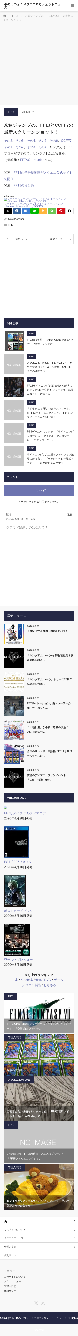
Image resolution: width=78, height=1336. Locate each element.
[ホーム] (39, 1221)
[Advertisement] (39, 64)
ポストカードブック (18, 910)
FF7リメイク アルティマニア (25, 813)
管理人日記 (14, 1037)
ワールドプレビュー (18, 959)
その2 (8, 140)
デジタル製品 (31, 985)
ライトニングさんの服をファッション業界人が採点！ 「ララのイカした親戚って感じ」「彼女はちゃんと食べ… (50, 458)
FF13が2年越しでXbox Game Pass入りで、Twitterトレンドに (50, 341)
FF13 (11, 111)
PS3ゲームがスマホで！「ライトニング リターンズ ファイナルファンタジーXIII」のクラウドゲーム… (50, 435)
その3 (19, 140)
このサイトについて (15, 1229)
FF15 (11, 1125)
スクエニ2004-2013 (19, 1079)
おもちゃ (49, 985)
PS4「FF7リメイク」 (19, 862)
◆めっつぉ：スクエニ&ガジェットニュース (34, 5)
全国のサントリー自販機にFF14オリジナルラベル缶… (49, 753)
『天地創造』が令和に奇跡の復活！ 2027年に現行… (48, 729)
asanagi (20, 219)
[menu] (72, 5)
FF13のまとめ (24, 185)
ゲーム (58, 980)
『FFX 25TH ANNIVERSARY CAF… (48, 631)
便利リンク (10, 1255)
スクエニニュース (13, 1238)
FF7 (10, 996)
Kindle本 (27, 980)
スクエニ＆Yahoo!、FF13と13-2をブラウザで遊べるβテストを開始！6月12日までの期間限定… (49, 367)
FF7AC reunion (32, 160)
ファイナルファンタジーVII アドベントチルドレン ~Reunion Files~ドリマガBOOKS (33, 205)
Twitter (36, 1302)
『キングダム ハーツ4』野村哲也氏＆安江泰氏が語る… (50, 658)
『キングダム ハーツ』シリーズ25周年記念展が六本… (49, 681)
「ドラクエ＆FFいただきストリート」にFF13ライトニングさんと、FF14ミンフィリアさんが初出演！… (50, 413)
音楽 (38, 980)
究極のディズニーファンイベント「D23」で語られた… (46, 777)
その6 (54, 140)
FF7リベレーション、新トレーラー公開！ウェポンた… (49, 705)
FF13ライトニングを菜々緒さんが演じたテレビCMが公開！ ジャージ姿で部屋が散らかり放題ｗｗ (50, 390)
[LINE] (34, 211)
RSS (42, 1302)
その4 (31, 140)
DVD (47, 980)
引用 (69, 514)
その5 (42, 140)
